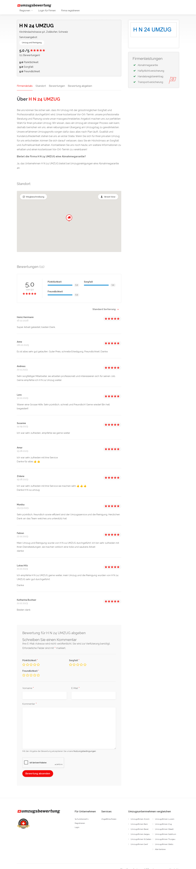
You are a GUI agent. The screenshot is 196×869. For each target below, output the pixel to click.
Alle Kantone (160, 849)
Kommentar (29, 704)
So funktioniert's (81, 819)
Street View (109, 197)
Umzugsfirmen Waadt (164, 829)
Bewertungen (57, 85)
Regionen (25, 10)
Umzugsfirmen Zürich (140, 819)
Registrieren (80, 823)
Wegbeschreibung (35, 197)
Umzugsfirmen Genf (139, 844)
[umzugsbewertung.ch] (34, 5)
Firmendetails (25, 85)
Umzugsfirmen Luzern (164, 819)
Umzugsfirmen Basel (139, 829)
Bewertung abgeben (80, 85)
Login (77, 827)
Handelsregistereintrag (150, 76)
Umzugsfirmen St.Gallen (141, 839)
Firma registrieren (70, 10)
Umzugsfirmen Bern (139, 824)
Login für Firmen (47, 10)
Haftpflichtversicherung (151, 70)
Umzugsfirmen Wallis (164, 844)
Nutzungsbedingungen (85, 751)
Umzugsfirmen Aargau (140, 834)
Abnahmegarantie (148, 65)
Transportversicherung (150, 82)
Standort (41, 85)
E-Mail (75, 688)
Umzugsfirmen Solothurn (165, 834)
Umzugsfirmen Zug (163, 824)
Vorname (28, 688)
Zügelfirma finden (108, 819)
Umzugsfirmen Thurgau (165, 839)
